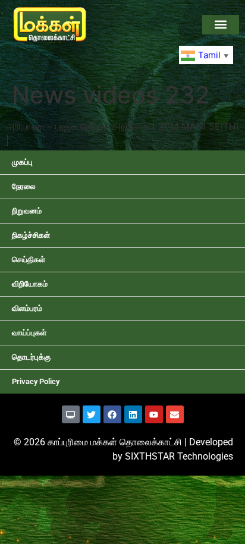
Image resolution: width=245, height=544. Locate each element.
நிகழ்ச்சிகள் (31, 235)
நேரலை (24, 186)
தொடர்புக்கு (31, 357)
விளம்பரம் (27, 308)
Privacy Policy (35, 381)
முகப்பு (22, 162)
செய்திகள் (28, 259)
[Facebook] (112, 414)
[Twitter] (91, 414)
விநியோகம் (30, 283)
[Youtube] (154, 414)
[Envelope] (175, 414)
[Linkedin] (133, 414)
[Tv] (71, 414)
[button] (220, 24)
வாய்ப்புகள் (29, 332)
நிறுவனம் (27, 210)
